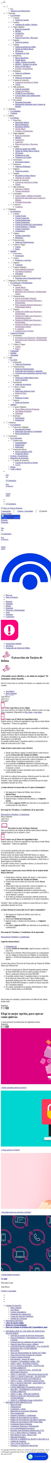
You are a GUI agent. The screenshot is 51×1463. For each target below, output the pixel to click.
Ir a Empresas (15, 211)
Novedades (17, 100)
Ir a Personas (15, 15)
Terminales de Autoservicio (20, 1314)
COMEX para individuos (24, 93)
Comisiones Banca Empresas (21, 1424)
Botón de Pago (20, 393)
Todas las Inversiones (23, 384)
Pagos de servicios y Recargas (26, 38)
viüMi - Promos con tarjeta (25, 62)
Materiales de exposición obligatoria (23, 1411)
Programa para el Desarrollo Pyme (28, 278)
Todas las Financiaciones (24, 242)
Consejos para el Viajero (24, 331)
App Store (38, 712)
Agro (10, 358)
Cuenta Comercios (22, 218)
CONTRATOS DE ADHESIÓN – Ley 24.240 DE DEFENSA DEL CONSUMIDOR (29, 1347)
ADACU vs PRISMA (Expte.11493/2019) (26, 1400)
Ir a (11, 9)
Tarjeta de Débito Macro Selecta (27, 151)
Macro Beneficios (21, 58)
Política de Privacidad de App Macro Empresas (28, 1420)
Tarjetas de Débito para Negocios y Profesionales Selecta (28, 325)
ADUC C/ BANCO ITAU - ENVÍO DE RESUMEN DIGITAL (25, 1371)
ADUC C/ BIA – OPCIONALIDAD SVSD (27, 1381)
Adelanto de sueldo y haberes (26, 24)
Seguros (16, 40)
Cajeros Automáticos (18, 1312)
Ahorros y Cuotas (21, 289)
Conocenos (13, 436)
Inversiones (17, 76)
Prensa (12, 467)
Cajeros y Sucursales (25, 511)
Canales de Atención (21, 80)
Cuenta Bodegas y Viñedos (25, 227)
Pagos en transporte (22, 29)
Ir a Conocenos (16, 438)
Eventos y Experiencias (24, 69)
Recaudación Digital (22, 429)
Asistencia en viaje (22, 53)
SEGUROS (14, 1351)
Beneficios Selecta (22, 122)
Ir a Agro (13, 360)
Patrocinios (19, 447)
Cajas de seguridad (22, 89)
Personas (12, 13)
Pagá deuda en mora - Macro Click (23, 1435)
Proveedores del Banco (14, 1321)
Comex (16, 258)
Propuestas (17, 362)
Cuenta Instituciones (22, 220)
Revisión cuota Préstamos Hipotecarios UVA (27, 1430)
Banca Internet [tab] (11, 693)
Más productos (18, 87)
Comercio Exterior (17, 333)
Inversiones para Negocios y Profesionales (31, 338)
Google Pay (19, 33)
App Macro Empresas (23, 271)
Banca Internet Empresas (24, 269)
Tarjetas (16, 45)
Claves (17, 84)
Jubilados (12, 109)
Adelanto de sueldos (22, 178)
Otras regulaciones (17, 1413)
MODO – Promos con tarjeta (26, 64)
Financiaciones (18, 240)
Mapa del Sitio (15, 1405)
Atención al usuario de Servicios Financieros (27, 1335)
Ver (4, 1279)
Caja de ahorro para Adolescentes (27, 95)
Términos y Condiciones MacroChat (24, 1446)
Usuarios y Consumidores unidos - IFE (25, 1361)
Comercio (17, 205)
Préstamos (17, 71)
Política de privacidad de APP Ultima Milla (26, 1422)
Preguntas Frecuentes (23, 102)
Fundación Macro (20, 449)
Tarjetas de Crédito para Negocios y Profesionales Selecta (28, 317)
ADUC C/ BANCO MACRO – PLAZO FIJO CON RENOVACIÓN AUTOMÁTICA (28, 1377)
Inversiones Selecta (22, 162)
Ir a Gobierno (15, 425)
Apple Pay (19, 36)
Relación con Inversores (19, 458)
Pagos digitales (18, 27)
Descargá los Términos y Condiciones (15, 814)
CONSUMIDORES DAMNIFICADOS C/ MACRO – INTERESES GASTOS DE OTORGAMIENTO (26, 1389)
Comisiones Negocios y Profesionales (24, 1426)
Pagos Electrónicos (22, 434)
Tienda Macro (20, 60)
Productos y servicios (23, 260)
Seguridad (19, 274)
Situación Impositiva (18, 1437)
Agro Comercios (21, 380)
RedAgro (16, 416)
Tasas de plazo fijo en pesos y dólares (24, 1344)
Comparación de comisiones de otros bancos (27, 1342)
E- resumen (19, 329)
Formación (14, 351)
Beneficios (17, 56)
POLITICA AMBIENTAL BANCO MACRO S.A (29, 1439)
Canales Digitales (19, 267)
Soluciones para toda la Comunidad (28, 431)
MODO (18, 31)
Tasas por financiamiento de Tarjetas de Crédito (28, 1353)
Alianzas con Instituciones (20, 11)
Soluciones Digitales (21, 427)
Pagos (17, 249)
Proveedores (19, 418)
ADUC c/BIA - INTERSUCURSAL (24, 1364)
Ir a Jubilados (15, 111)
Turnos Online (6, 514)
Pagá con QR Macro (23, 66)
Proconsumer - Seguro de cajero (22, 1359)
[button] (8, 1458)
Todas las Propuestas (23, 364)
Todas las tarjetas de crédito (25, 47)
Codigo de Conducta (18, 1441)
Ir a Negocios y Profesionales (21, 283)
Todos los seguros (22, 42)
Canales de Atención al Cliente (26, 82)
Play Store (28, 712)
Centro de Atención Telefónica (21, 1316)
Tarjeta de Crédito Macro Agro (26, 378)
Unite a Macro (15, 469)
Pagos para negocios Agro (25, 391)
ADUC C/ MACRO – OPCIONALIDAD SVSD (29, 1374)
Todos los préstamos (22, 73)
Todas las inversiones (23, 78)
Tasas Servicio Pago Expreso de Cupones (26, 1355)
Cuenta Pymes (20, 216)
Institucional (17, 441)
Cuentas (16, 18)
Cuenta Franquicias (22, 222)
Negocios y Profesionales (18, 281)
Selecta (11, 116)
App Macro (14, 1310)
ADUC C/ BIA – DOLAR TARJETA (24, 1394)
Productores (19, 420)
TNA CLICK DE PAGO (19, 1443)
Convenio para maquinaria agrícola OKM (30, 373)
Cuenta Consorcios (22, 229)
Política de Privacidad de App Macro (24, 1417)
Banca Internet (15, 1308)
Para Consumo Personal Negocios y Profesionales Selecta (28, 306)
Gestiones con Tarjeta (23, 157)
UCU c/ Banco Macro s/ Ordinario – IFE (25, 1433)
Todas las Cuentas (22, 20)
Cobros (18, 247)
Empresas (12, 209)
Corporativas (20, 231)
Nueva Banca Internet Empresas (27, 409)
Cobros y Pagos (19, 245)
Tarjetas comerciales (22, 236)
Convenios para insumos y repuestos (28, 371)
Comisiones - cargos (18, 1409)
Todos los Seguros (22, 402)
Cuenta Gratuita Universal (20, 1357)
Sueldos (16, 22)
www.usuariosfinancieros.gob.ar (22, 1428)
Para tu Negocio (16, 508)
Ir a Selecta (14, 118)
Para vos (6, 508)
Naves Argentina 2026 (23, 452)
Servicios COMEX (22, 189)
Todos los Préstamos (22, 166)
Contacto (13, 113)
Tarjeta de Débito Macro (24, 49)
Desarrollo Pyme (19, 276)
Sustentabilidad (21, 443)
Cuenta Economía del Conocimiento (28, 224)
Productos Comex (22, 398)
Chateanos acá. (11, 946)
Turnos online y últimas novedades (28, 196)
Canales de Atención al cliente (26, 182)
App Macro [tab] (10, 691)
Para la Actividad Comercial (25, 298)
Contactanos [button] (6, 511)
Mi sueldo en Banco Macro (25, 176)
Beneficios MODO (22, 127)
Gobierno (12, 423)
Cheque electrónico (22, 91)
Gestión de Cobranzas (18, 1318)
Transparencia (15, 1407)
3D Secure (19, 51)
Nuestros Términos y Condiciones (23, 1415)
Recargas (18, 98)
